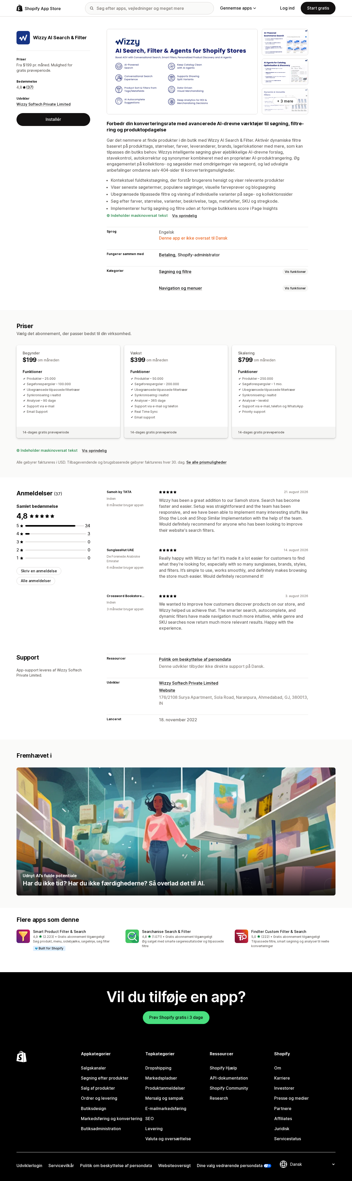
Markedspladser (161, 1078)
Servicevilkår (61, 1165)
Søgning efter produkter (104, 1078)
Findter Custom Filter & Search (278, 931)
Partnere (282, 1108)
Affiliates (283, 1118)
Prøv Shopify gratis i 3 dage (176, 1017)
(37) (29, 87)
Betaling (167, 254)
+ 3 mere (285, 101)
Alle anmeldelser (36, 581)
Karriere (282, 1078)
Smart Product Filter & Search (59, 931)
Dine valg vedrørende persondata (230, 1165)
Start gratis (318, 8)
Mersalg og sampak (164, 1098)
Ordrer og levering (99, 1098)
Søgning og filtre (175, 271)
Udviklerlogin (29, 1165)
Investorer (284, 1088)
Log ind (287, 8)
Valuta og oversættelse (168, 1138)
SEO (149, 1118)
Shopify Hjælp (223, 1068)
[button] (66, 940)
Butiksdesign (93, 1108)
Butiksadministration (101, 1128)
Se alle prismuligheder (206, 462)
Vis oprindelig (184, 215)
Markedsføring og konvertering (111, 1118)
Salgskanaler (93, 1068)
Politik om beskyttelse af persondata (195, 659)
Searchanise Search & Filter (166, 931)
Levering (154, 1128)
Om (277, 1068)
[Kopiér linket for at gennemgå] (134, 492)
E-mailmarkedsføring (165, 1108)
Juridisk (281, 1128)
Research (219, 1098)
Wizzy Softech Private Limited (43, 104)
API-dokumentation (229, 1078)
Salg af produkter (98, 1088)
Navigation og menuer (180, 288)
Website (167, 690)
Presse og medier (291, 1098)
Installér (53, 119)
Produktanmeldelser (165, 1088)
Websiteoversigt (174, 1165)
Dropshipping (158, 1068)
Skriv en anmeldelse (39, 571)
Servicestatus (287, 1138)
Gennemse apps (236, 8)
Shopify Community (229, 1088)
